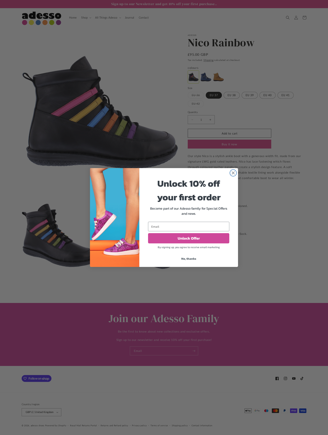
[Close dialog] (233, 173)
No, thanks (188, 258)
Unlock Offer (189, 238)
